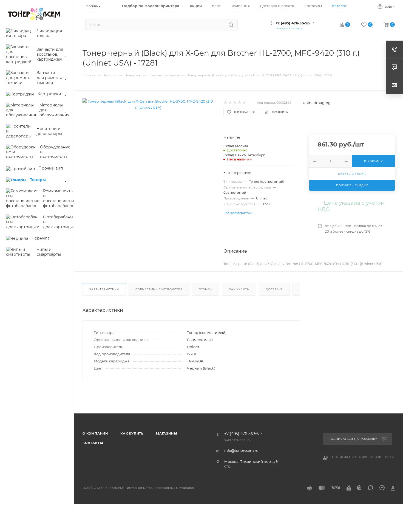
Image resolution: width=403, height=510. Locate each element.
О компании (95, 433)
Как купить (239, 289)
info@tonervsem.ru (241, 450)
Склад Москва (235, 146)
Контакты (93, 443)
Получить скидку (352, 185)
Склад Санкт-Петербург (244, 155)
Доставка (274, 289)
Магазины (166, 433)
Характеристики (104, 289)
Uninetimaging (317, 102)
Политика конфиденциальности (363, 457)
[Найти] (231, 24)
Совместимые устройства (159, 289)
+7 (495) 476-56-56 (292, 23)
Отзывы (205, 289)
